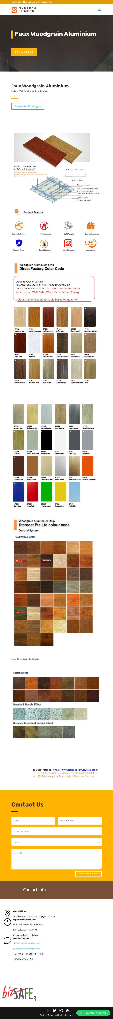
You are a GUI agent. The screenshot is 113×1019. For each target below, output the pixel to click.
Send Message (88, 874)
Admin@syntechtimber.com (27, 943)
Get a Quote (24, 52)
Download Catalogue (27, 106)
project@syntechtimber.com (26, 948)
